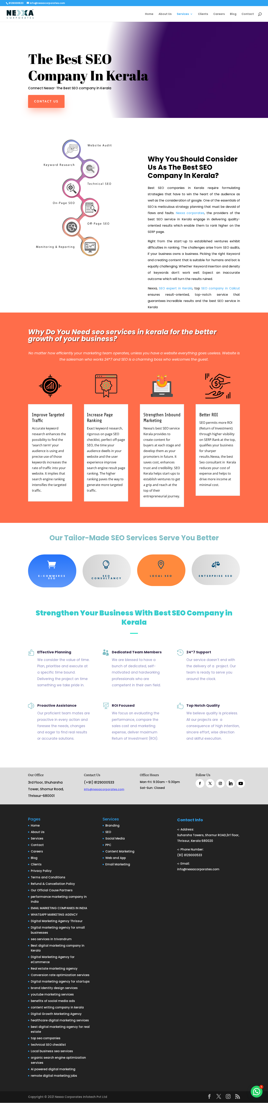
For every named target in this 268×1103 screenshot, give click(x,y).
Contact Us (46, 101)
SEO (108, 832)
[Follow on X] (210, 783)
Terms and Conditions (48, 877)
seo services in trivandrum (51, 939)
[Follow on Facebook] (200, 783)
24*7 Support (198, 652)
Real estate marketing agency (54, 968)
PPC (108, 845)
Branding (112, 825)
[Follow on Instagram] (220, 783)
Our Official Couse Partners (52, 890)
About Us (165, 14)
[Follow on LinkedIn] (230, 783)
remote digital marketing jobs (54, 1076)
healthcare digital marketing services (60, 1020)
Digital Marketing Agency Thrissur (57, 921)
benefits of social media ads (53, 1001)
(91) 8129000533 (189, 855)
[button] (257, 1092)
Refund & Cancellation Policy (53, 884)
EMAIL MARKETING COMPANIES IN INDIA (59, 908)
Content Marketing (119, 851)
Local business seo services (52, 1051)
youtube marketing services (52, 994)
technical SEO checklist (48, 1045)
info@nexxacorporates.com (104, 789)
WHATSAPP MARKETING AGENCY (54, 914)
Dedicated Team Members (137, 652)
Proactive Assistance (57, 705)
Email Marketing (117, 864)
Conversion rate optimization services (60, 975)
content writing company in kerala (57, 1007)
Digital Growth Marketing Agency (56, 1014)
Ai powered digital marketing (53, 1069)
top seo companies (45, 1038)
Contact (248, 14)
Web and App (115, 858)
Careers (219, 14)
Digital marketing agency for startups (60, 981)
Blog (233, 14)
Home (149, 14)
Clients (203, 14)
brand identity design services (54, 988)
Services (183, 14)
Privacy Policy (41, 871)
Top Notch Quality (203, 705)
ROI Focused (123, 705)
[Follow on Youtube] (240, 783)
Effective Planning (54, 652)
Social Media (115, 838)
